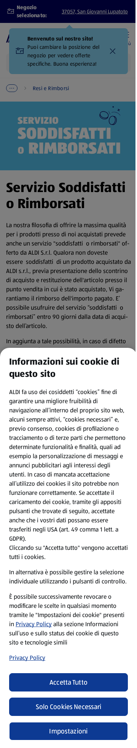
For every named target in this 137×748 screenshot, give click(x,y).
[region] (68, 548)
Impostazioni (68, 731)
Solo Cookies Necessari (69, 707)
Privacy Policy (34, 624)
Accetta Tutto (68, 682)
